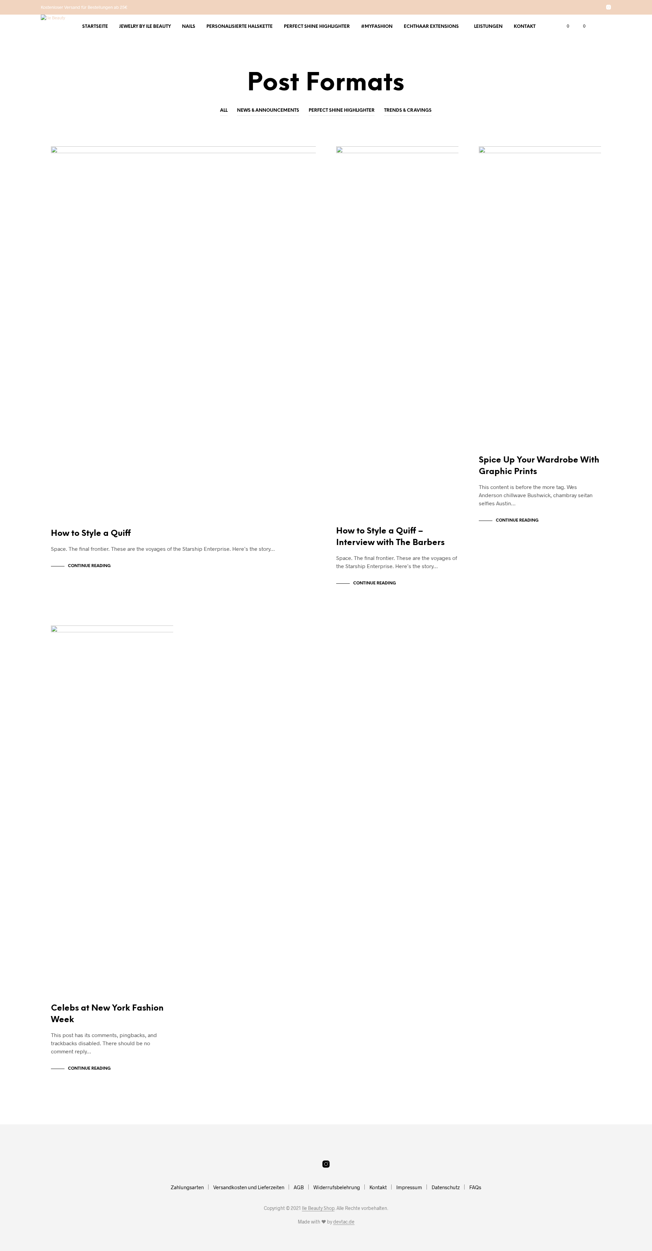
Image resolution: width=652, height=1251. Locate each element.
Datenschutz (446, 1187)
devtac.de (344, 1222)
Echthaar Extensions (431, 26)
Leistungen (488, 26)
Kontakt (525, 26)
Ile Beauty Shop (318, 1208)
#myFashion (377, 26)
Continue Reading (89, 566)
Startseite (95, 26)
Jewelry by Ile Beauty (145, 26)
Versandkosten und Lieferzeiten (248, 1187)
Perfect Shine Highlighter (317, 26)
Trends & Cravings (408, 110)
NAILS (188, 26)
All (224, 110)
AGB (299, 1187)
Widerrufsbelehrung (336, 1187)
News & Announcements (268, 110)
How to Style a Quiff (91, 533)
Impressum (409, 1187)
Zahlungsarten (187, 1187)
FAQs (475, 1187)
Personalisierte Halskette (239, 26)
